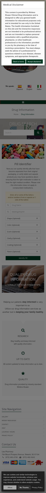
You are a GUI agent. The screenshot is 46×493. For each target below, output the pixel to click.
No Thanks (24, 487)
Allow (10, 487)
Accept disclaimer (34, 61)
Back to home (18, 61)
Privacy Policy (37, 487)
